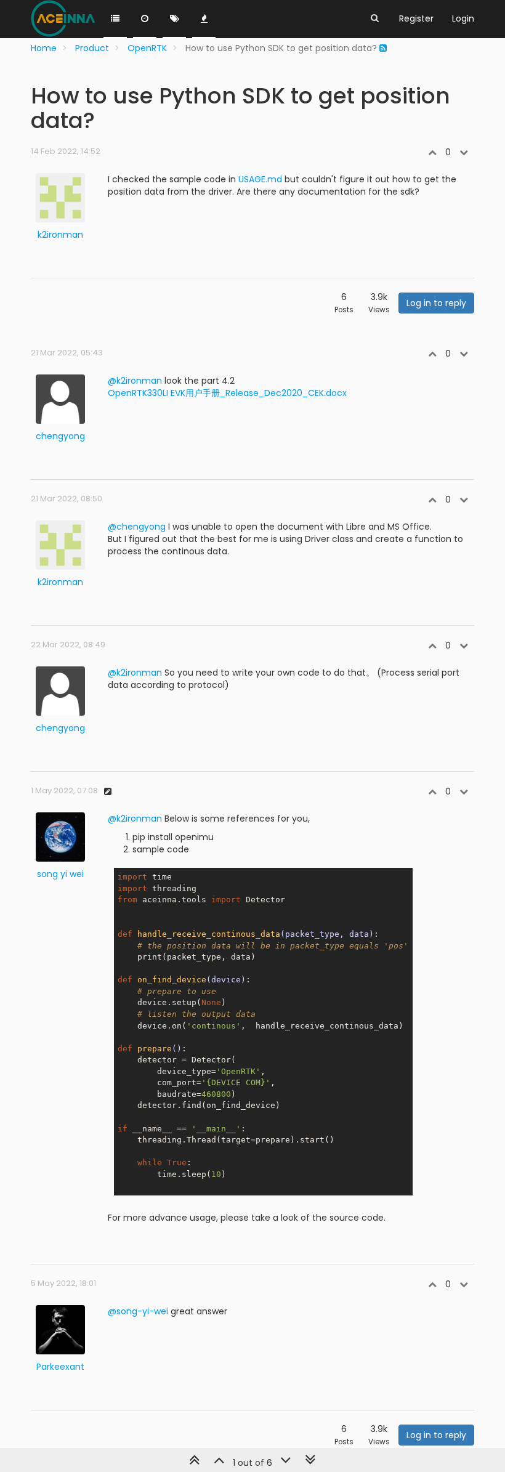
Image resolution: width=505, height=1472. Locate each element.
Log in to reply (436, 303)
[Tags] (174, 19)
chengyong (60, 436)
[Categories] (115, 19)
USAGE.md (260, 179)
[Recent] (144, 19)
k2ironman (60, 234)
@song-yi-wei (138, 1311)
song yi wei (60, 874)
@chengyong (137, 526)
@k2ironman (135, 380)
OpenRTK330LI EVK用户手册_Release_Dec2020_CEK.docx (227, 393)
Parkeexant (60, 1367)
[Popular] (204, 19)
